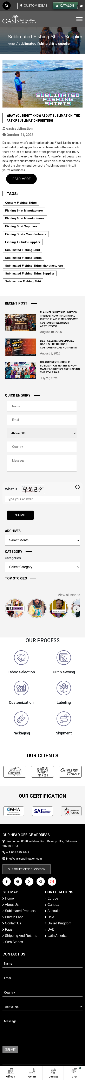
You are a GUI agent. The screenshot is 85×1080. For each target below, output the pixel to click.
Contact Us (13, 923)
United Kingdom (59, 923)
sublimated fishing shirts (23, 257)
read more (21, 179)
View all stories (69, 595)
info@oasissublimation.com (24, 858)
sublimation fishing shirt (23, 281)
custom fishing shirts (21, 202)
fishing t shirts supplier (22, 242)
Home (11, 43)
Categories (13, 558)
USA (50, 917)
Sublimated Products (20, 911)
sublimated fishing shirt (22, 250)
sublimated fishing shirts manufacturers (34, 265)
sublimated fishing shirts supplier (29, 273)
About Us (12, 904)
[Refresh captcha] (77, 487)
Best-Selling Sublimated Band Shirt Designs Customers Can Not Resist (58, 344)
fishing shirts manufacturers (25, 234)
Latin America (57, 935)
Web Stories (14, 942)
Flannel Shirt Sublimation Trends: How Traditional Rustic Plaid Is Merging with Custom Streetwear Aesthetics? (59, 319)
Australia (53, 911)
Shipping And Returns (21, 935)
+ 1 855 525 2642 (17, 852)
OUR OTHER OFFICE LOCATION (26, 869)
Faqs (8, 929)
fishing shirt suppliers (21, 226)
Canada (53, 904)
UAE (50, 929)
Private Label (14, 917)
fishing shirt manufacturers (25, 218)
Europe (52, 898)
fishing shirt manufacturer (24, 210)
